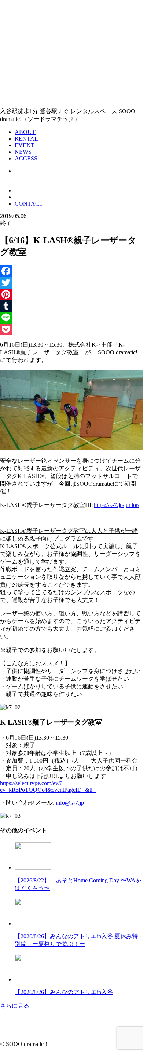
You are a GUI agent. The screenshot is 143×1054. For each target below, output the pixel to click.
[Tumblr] (71, 306)
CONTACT (29, 204)
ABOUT (25, 132)
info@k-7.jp (70, 802)
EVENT (24, 145)
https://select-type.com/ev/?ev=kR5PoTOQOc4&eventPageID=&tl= (48, 786)
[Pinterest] (71, 294)
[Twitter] (71, 283)
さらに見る (14, 1006)
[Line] (71, 318)
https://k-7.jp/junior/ (116, 505)
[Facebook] (71, 271)
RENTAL (26, 138)
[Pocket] (71, 329)
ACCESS (26, 158)
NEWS (23, 152)
